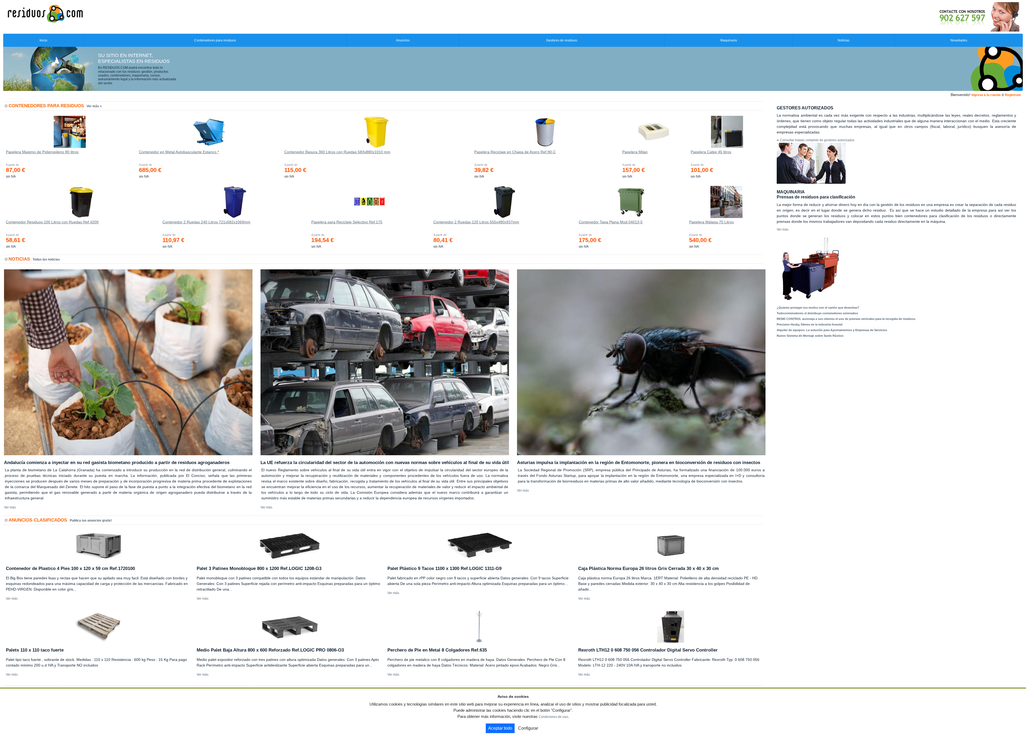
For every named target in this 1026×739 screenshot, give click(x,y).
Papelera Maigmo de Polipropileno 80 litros (42, 152)
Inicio (43, 40)
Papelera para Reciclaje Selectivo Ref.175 (346, 222)
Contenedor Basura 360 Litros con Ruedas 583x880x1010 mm (337, 152)
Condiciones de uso (553, 717)
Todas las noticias (46, 259)
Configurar (528, 728)
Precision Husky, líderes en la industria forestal (809, 324)
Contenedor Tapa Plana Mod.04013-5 (611, 222)
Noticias (843, 40)
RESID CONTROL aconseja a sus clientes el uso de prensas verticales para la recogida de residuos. (846, 318)
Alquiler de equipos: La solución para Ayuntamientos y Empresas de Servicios (832, 330)
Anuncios (403, 40)
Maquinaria (728, 40)
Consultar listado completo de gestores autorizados (817, 140)
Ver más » (94, 106)
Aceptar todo (500, 728)
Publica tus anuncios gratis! (91, 520)
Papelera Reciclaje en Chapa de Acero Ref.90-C (515, 152)
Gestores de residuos (561, 40)
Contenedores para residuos (215, 40)
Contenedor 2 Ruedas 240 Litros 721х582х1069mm (206, 222)
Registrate (1013, 95)
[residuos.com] (45, 13)
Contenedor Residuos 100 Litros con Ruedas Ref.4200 (52, 222)
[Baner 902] (957, 16)
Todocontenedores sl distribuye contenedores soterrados (817, 313)
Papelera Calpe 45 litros (711, 152)
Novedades (958, 40)
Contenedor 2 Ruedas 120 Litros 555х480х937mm (476, 222)
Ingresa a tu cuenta (986, 95)
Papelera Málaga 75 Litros (711, 222)
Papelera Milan (635, 152)
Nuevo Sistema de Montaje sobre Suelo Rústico (810, 335)
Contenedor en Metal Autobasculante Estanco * (179, 152)
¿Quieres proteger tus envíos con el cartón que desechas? (818, 307)
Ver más (10, 507)
